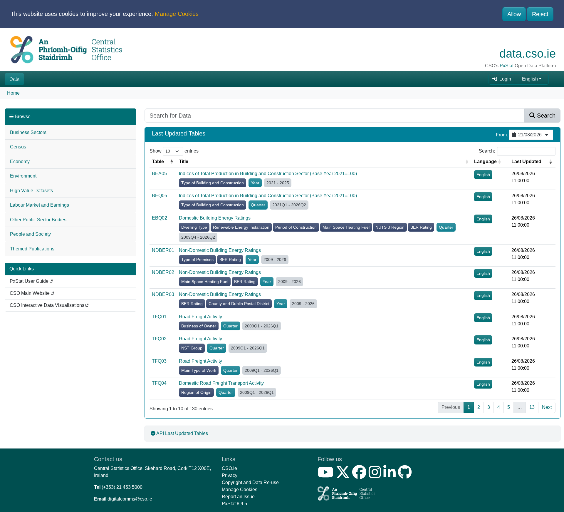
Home (13, 93)
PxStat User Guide (30, 281)
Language (485, 161)
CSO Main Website (30, 293)
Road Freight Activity (200, 316)
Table (158, 161)
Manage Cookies (177, 14)
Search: (487, 150)
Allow (514, 14)
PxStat (506, 65)
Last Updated (526, 161)
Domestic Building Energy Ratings (215, 217)
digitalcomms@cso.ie (130, 498)
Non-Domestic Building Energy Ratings (220, 250)
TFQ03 (159, 361)
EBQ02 (159, 217)
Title (183, 161)
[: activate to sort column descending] (506, 162)
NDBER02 (163, 272)
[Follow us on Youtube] (327, 475)
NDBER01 (163, 250)
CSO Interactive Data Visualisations (47, 305)
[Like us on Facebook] (360, 475)
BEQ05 (159, 195)
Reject (540, 14)
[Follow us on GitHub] (406, 475)
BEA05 (159, 173)
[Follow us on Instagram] (376, 475)
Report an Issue (238, 496)
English (530, 78)
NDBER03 (163, 294)
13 (532, 407)
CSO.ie (229, 468)
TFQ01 (159, 316)
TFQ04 (159, 383)
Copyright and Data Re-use (250, 482)
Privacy (229, 475)
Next (547, 407)
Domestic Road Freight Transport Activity (221, 383)
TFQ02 (159, 338)
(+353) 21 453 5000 (122, 487)
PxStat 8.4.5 (234, 503)
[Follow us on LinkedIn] (390, 475)
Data (14, 78)
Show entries (174, 150)
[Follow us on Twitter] (344, 475)
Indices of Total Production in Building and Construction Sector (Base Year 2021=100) (268, 173)
